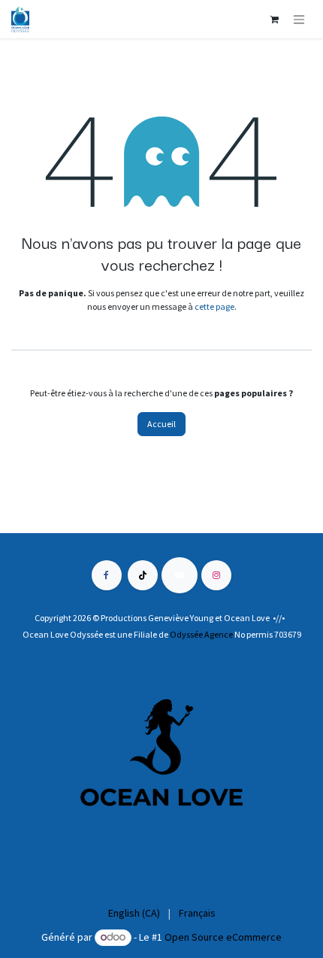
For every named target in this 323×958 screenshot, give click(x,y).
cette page (214, 306)
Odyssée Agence (201, 634)
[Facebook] (107, 575)
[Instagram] (216, 575)
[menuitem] (134, 913)
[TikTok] (143, 575)
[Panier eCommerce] (274, 20)
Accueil (161, 423)
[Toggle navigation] (299, 19)
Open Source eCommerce (223, 937)
